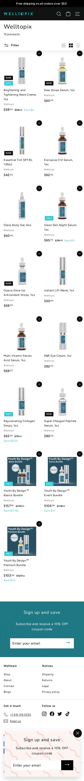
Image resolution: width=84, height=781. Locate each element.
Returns (47, 680)
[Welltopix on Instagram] (44, 714)
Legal (45, 686)
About (8, 680)
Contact (9, 686)
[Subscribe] (68, 643)
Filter (14, 45)
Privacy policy (51, 691)
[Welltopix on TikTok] (67, 714)
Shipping (47, 674)
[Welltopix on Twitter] (60, 714)
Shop (7, 674)
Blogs (7, 691)
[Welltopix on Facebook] (52, 714)
